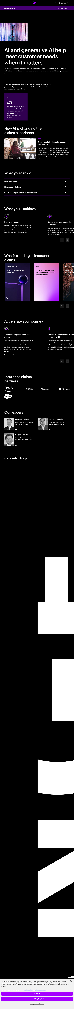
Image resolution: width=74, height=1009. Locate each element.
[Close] (71, 981)
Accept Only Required (37, 998)
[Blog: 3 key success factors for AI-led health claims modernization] (46, 282)
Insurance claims (10, 8)
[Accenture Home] (35, 3)
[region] (37, 993)
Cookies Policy (28, 990)
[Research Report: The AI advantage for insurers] (17, 282)
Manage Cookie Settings (37, 1003)
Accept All (37, 993)
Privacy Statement (40, 990)
